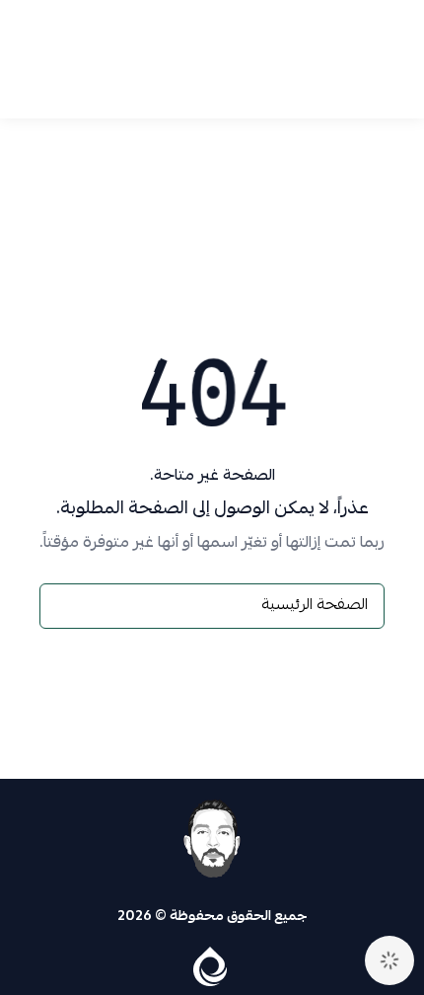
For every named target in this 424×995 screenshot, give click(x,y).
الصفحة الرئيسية (314, 606)
